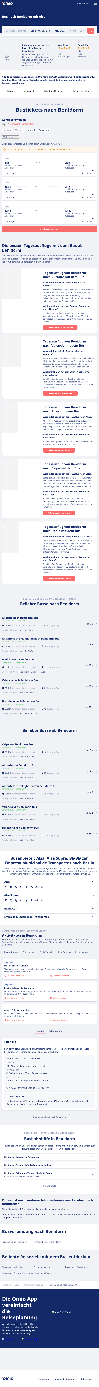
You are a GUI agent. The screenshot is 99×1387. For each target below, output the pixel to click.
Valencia (19, 130)
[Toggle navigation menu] (95, 3)
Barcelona (44, 130)
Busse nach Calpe (42, 1273)
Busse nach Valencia (12, 1267)
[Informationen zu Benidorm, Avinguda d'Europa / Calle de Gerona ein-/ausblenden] (93, 1174)
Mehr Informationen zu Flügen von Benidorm (73, 1214)
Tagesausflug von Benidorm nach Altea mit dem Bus (64, 409)
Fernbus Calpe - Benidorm (14, 1241)
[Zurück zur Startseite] (7, 3)
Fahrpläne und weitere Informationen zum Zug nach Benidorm (24, 1216)
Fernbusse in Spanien (33, 1284)
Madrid (31, 130)
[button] (60, 31)
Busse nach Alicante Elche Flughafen (19, 1273)
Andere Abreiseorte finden (21, 123)
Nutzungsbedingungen (65, 1379)
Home (5, 1284)
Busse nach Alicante (43, 1267)
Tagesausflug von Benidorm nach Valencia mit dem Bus (64, 343)
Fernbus (15, 1284)
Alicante (7, 130)
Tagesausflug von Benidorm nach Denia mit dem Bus (64, 528)
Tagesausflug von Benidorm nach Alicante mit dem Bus (64, 275)
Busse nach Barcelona (76, 1267)
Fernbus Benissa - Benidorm (47, 1241)
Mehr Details (9, 137)
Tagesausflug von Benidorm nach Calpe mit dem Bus (64, 466)
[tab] (11, 952)
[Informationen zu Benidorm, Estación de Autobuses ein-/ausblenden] (93, 1157)
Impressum (44, 1379)
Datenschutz (86, 1379)
